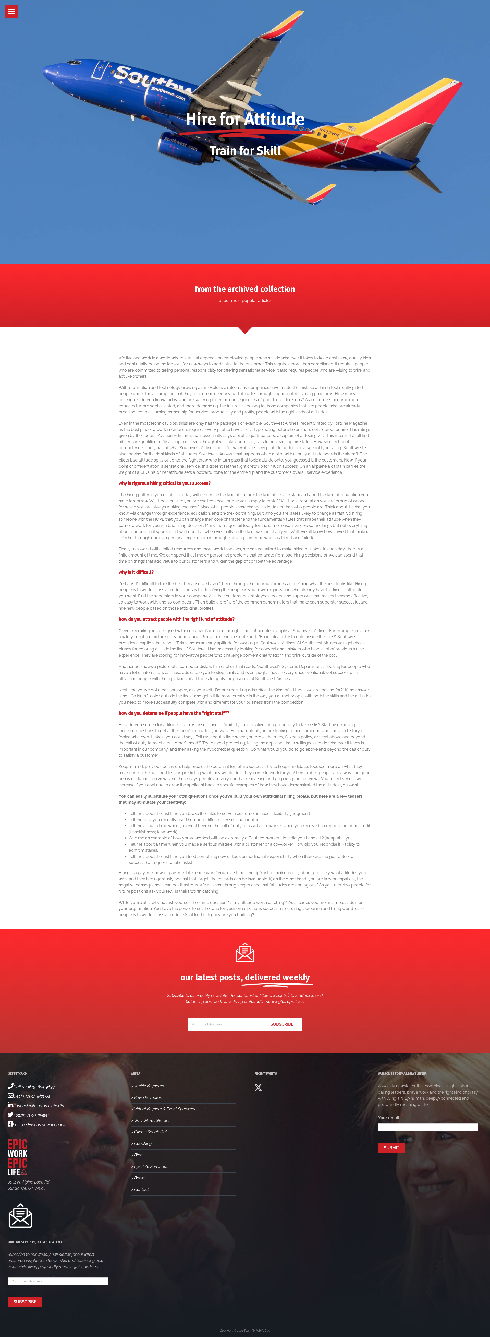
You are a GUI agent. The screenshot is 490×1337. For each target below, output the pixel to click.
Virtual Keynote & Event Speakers (164, 1109)
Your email (391, 1116)
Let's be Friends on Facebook (39, 1124)
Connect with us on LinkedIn (38, 1105)
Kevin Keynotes (148, 1097)
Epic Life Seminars (150, 1166)
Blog (138, 1155)
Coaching (143, 1143)
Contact (141, 1189)
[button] (11, 11)
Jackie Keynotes (149, 1086)
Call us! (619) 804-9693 (34, 1086)
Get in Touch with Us (32, 1096)
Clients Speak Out (150, 1132)
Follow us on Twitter (31, 1115)
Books (139, 1178)
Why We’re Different (152, 1120)
